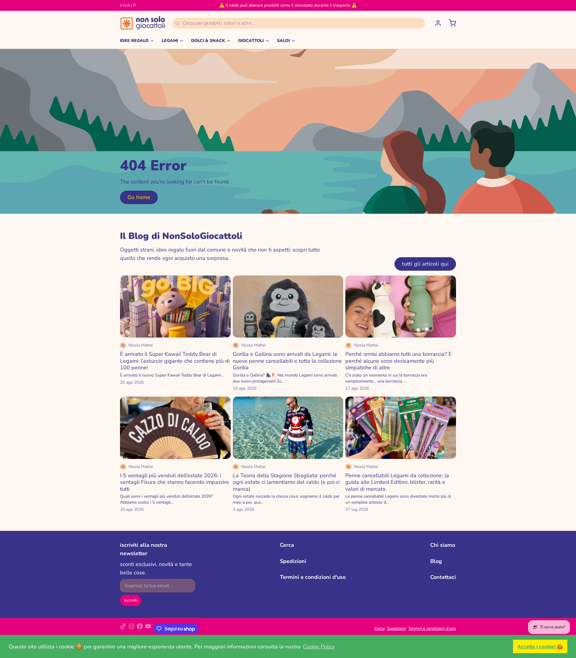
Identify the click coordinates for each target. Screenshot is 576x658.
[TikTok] (123, 628)
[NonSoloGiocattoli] (143, 23)
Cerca (287, 545)
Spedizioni (293, 561)
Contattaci (443, 577)
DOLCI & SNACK (208, 40)
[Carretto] (450, 23)
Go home (139, 197)
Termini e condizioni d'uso (313, 577)
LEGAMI (170, 40)
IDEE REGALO (134, 40)
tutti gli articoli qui (425, 263)
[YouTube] (148, 628)
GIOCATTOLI (251, 40)
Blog (436, 561)
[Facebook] (140, 628)
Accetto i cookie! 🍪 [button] (540, 646)
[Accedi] (436, 23)
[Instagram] (131, 628)
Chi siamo (442, 545)
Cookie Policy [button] (319, 646)
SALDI (283, 40)
